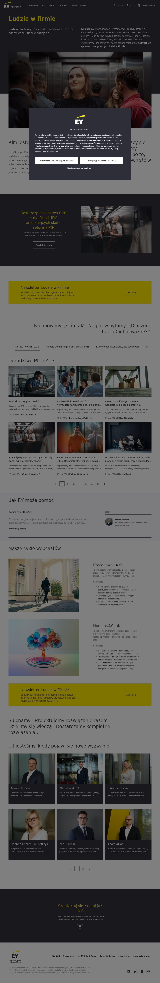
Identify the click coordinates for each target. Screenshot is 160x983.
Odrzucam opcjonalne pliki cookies (57, 160)
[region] (80, 144)
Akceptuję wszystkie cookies (102, 160)
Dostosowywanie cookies (79, 168)
